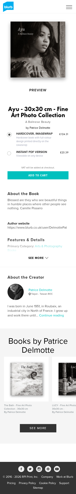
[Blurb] (7, 8)
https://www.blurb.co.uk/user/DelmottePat (37, 228)
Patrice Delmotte (40, 290)
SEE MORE (38, 428)
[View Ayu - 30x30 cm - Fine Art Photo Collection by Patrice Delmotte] (38, 49)
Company (47, 477)
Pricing (11, 483)
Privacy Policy (27, 483)
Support (64, 483)
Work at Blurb (64, 477)
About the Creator (25, 277)
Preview (38, 90)
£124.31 (64, 134)
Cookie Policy (47, 483)
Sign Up (53, 7)
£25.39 (64, 152)
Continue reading (51, 315)
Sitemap (38, 488)
